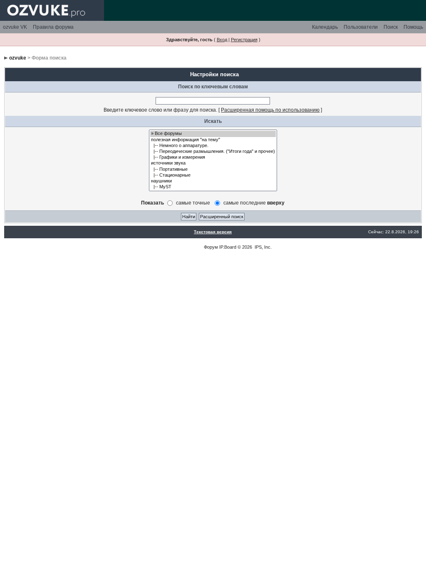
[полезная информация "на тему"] (213, 140)
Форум (211, 247)
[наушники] (213, 181)
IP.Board (227, 247)
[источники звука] (213, 163)
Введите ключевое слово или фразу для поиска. (160, 110)
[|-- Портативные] (213, 169)
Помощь (413, 27)
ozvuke (17, 58)
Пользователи (361, 27)
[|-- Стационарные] (213, 175)
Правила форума (53, 27)
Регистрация (244, 39)
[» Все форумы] (213, 134)
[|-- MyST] (213, 187)
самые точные (193, 202)
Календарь (325, 27)
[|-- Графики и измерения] (213, 157)
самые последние (254, 202)
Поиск (391, 27)
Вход (222, 39)
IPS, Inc (262, 247)
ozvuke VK (15, 27)
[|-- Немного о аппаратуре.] (213, 146)
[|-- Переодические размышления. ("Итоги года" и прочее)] (213, 152)
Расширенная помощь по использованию (270, 110)
